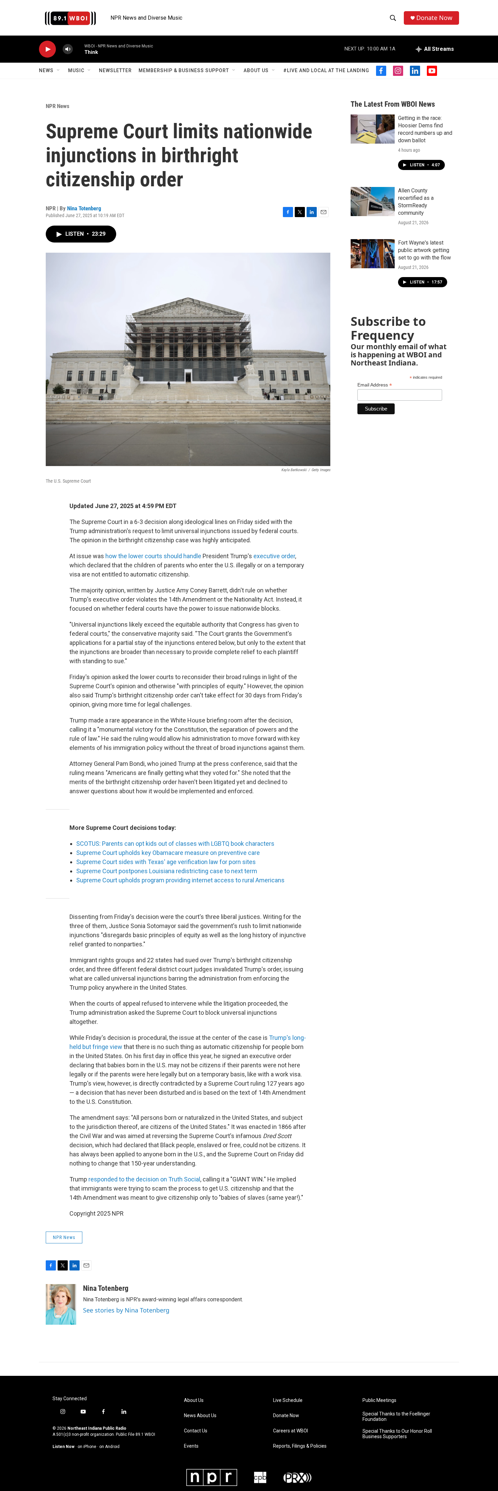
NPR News (57, 106)
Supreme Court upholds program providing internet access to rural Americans (180, 880)
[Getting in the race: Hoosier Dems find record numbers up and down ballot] (373, 129)
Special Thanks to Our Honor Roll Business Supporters (397, 1434)
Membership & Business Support (184, 70)
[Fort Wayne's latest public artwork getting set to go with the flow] (373, 253)
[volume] (68, 49)
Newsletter (115, 70)
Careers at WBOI (290, 1430)
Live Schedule (288, 1400)
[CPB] (260, 1477)
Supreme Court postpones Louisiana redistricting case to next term (166, 871)
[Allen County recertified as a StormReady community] (373, 201)
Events (191, 1446)
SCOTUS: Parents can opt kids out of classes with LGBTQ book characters (175, 843)
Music (76, 70)
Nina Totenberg (84, 208)
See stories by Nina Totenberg (126, 1310)
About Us (256, 70)
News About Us (200, 1415)
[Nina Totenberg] (61, 1304)
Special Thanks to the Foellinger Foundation (396, 1416)
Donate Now (434, 17)
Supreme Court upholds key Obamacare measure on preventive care (168, 852)
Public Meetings (379, 1400)
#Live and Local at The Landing (326, 70)
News (46, 70)
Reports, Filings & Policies (300, 1446)
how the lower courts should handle (153, 556)
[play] (47, 49)
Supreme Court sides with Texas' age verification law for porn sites (166, 861)
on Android (109, 1446)
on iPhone (87, 1446)
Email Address (374, 385)
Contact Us (195, 1430)
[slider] (79, 48)
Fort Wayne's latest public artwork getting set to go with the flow (424, 250)
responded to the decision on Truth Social (144, 1179)
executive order (274, 556)
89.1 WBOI (145, 1434)
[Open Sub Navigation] (58, 70)
